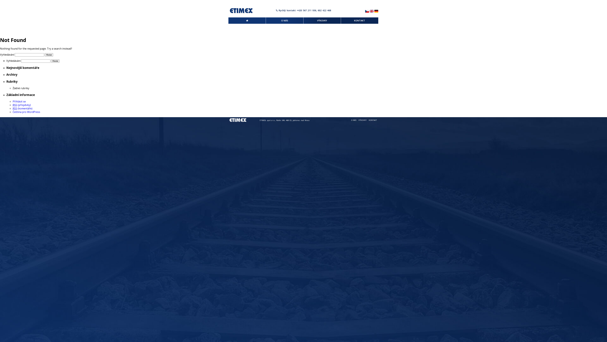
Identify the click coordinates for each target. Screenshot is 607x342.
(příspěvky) (22, 105)
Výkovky (363, 120)
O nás (353, 120)
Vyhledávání (7, 54)
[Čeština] (367, 11)
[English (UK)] (371, 11)
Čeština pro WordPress (26, 112)
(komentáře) (22, 108)
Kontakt (373, 120)
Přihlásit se (19, 101)
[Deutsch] (376, 11)
